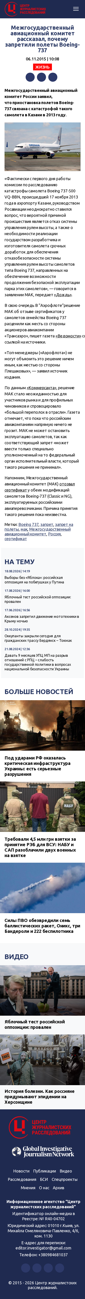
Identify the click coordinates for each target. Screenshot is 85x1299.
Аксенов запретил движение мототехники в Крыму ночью (42, 618)
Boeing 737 (28, 524)
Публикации (44, 1171)
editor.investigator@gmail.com (43, 1248)
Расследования (22, 1179)
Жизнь (42, 67)
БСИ (44, 1179)
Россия (54, 534)
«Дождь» (62, 294)
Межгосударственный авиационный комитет (37, 531)
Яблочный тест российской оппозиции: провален (38, 599)
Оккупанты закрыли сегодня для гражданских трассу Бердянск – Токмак (38, 638)
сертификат (16, 538)
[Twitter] (41, 77)
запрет (46, 524)
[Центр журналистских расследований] (26, 9)
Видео (17, 956)
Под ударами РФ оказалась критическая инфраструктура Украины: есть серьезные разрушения (37, 766)
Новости (21, 1171)
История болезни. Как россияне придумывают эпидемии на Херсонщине (40, 1097)
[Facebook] (30, 77)
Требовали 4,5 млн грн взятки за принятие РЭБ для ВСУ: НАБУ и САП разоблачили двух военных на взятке (40, 847)
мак (24, 529)
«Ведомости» (68, 336)
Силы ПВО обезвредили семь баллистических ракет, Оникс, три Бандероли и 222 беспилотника (42, 926)
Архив (58, 1187)
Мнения (28, 1187)
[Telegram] (52, 77)
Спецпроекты (65, 1179)
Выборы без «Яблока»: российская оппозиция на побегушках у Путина (34, 579)
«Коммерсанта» (41, 387)
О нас (44, 1187)
